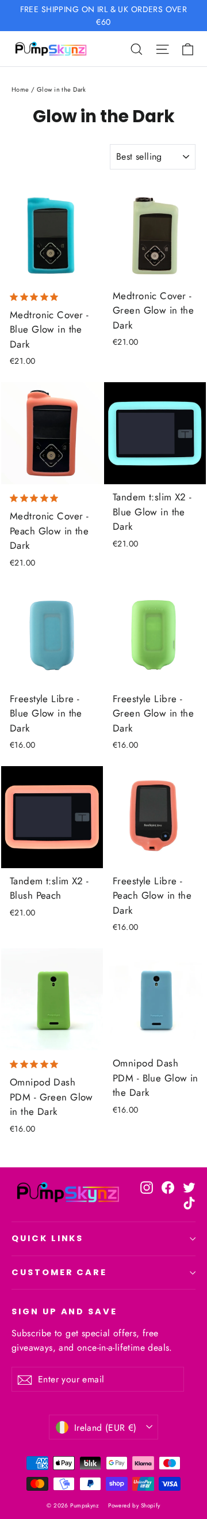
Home (20, 89)
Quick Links (47, 1238)
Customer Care (59, 1272)
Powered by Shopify (134, 1505)
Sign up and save (64, 1311)
